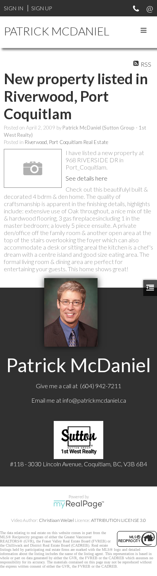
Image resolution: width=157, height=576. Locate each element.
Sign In (13, 8)
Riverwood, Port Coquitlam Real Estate (66, 142)
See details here (86, 178)
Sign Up (41, 8)
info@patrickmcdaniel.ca (94, 400)
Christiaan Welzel (56, 520)
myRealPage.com (78, 504)
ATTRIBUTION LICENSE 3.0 (118, 520)
